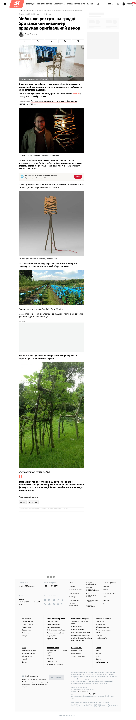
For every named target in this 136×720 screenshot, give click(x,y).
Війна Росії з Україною (56, 619)
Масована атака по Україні (56, 633)
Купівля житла (76, 653)
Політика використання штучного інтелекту (92, 589)
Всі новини (26, 619)
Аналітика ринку (77, 650)
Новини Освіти (53, 648)
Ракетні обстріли (52, 621)
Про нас (71, 583)
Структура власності (109, 593)
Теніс (98, 656)
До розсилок (56, 677)
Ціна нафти (100, 621)
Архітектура (59, 4)
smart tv (100, 705)
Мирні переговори (53, 627)
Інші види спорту (102, 662)
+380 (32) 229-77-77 (83, 691)
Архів (104, 597)
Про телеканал (74, 593)
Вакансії (105, 590)
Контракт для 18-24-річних (80, 632)
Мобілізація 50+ (76, 627)
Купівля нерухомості (76, 4)
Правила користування (73, 604)
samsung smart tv (112, 705)
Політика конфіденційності (91, 583)
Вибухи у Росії (51, 636)
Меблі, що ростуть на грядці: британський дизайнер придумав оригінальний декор (60, 10)
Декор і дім (30, 4)
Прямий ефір (26, 627)
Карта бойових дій (53, 624)
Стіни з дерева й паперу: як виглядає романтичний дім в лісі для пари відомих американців (51, 315)
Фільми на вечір (27, 656)
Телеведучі (72, 597)
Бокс (97, 650)
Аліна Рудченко (31, 34)
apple (88, 705)
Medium (76, 93)
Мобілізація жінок (77, 629)
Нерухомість (76, 648)
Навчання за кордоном (55, 664)
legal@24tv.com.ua (95, 694)
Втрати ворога (52, 639)
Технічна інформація (109, 583)
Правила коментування (90, 605)
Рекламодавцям (74, 600)
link (45, 600)
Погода (24, 636)
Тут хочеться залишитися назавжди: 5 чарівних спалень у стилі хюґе (48, 102)
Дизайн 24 (22, 10)
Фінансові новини (102, 627)
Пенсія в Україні (101, 638)
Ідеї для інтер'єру (44, 4)
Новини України (27, 624)
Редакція (72, 586)
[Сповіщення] (117, 4)
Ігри (104, 604)
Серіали (25, 662)
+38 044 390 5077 (50, 586)
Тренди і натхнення (78, 656)
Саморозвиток (52, 661)
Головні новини (27, 621)
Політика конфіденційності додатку (91, 595)
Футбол (98, 653)
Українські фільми (28, 653)
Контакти (106, 586)
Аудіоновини (26, 633)
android (76, 705)
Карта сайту (106, 600)
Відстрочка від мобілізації (80, 635)
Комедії (24, 659)
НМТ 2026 (50, 659)
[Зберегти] (78, 41)
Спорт (98, 648)
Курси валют (100, 624)
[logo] (16, 4)
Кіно (24, 648)
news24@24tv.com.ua (27, 586)
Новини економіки (103, 619)
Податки (99, 635)
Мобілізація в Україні (80, 619)
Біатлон (98, 659)
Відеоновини (26, 630)
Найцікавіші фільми (29, 650)
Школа (49, 656)
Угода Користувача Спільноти (92, 601)
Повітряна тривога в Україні (56, 630)
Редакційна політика (76, 590)
